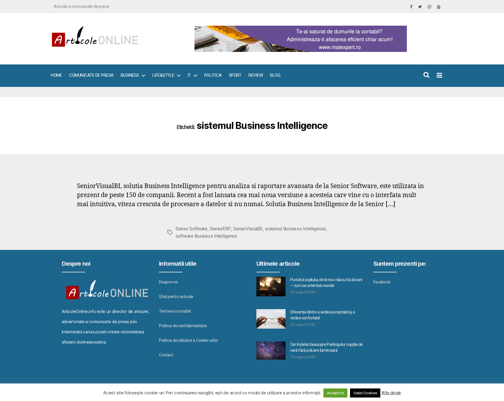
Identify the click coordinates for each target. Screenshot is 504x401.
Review (256, 75)
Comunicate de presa (91, 75)
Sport (235, 75)
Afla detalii (391, 392)
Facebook (382, 282)
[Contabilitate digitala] (316, 39)
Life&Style (163, 75)
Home (56, 75)
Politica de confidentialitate (183, 325)
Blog (275, 75)
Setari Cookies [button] (365, 393)
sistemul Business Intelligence (295, 229)
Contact (166, 355)
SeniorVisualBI (247, 229)
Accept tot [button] (335, 393)
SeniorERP (220, 229)
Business (130, 75)
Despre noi (168, 282)
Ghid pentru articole (176, 296)
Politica (213, 75)
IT (189, 75)
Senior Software (191, 229)
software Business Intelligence (206, 236)
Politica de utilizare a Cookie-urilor (188, 340)
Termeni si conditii (175, 311)
